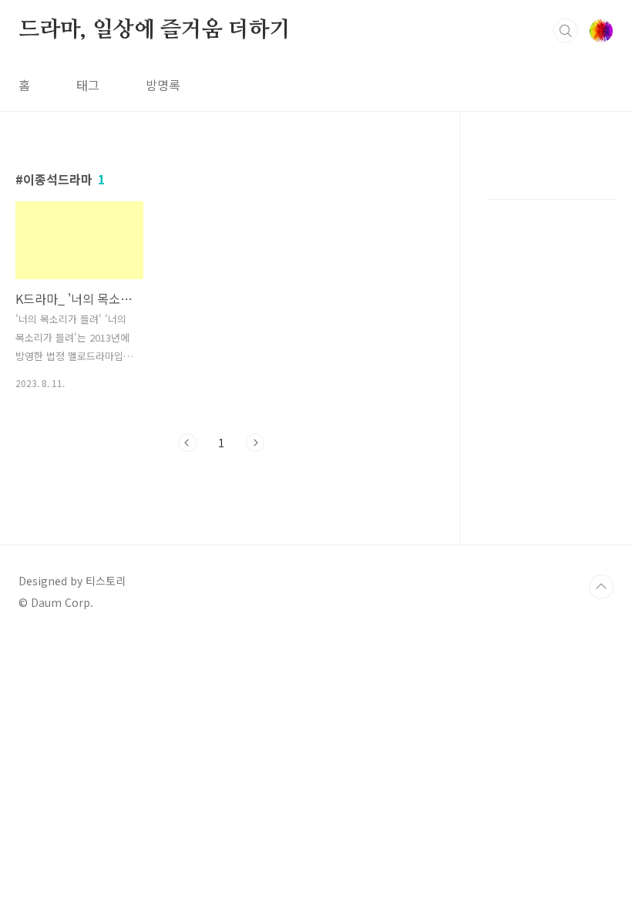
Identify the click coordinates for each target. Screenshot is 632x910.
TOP (601, 587)
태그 (87, 85)
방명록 (163, 85)
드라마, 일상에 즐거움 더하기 (154, 30)
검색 (565, 30)
